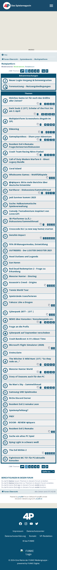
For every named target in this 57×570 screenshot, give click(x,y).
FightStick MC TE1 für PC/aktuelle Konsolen (27, 459)
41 (45, 104)
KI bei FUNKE (28, 541)
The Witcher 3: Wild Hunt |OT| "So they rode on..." (30, 360)
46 (51, 322)
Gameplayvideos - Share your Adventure (30, 136)
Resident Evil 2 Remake (21, 428)
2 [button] (29, 71)
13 (45, 388)
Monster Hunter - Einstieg (23, 276)
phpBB (20, 497)
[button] (22, 71)
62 (53, 364)
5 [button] (38, 71)
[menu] (51, 5)
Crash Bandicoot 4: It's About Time (27, 338)
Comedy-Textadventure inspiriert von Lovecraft (29, 212)
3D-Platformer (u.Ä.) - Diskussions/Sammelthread (23, 220)
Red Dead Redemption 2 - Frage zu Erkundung (27, 270)
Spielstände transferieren (23, 296)
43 (51, 104)
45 (48, 322)
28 (53, 140)
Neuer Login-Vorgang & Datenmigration (30, 80)
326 (53, 114)
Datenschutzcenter (35, 531)
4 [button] (35, 71)
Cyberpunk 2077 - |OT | (21, 311)
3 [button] (32, 71)
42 (48, 104)
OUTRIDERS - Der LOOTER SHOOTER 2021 (30, 250)
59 (53, 124)
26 (48, 140)
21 (51, 155)
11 (53, 132)
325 (50, 114)
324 (46, 114)
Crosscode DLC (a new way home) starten (31, 229)
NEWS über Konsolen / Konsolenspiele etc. (31, 319)
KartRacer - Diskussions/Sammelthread (30, 189)
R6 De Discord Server (20, 398)
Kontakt (32, 536)
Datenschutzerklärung (15, 536)
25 (45, 140)
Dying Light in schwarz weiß (24, 442)
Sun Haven (14, 262)
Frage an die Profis (19, 326)
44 (53, 104)
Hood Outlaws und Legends (23, 256)
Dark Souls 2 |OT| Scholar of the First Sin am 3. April (31, 109)
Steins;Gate (15, 352)
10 (51, 132)
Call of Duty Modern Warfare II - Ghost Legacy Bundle (29, 160)
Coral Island (15, 168)
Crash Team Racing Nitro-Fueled (26, 151)
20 (48, 155)
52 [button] (43, 71)
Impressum (18, 531)
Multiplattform (8, 64)
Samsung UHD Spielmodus (23, 392)
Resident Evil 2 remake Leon (24, 404)
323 (43, 114)
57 (48, 124)
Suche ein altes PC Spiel (21, 436)
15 (51, 388)
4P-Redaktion (46, 536)
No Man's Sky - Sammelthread (25, 384)
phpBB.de (39, 499)
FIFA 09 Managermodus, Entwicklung (28, 244)
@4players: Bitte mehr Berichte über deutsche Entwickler (28, 183)
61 (51, 364)
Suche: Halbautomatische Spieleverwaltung (22, 205)
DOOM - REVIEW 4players (22, 422)
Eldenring (14, 129)
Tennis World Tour (18, 290)
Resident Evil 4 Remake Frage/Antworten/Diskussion (24, 145)
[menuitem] (4, 55)
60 (48, 364)
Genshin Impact (17, 235)
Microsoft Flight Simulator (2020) (26, 345)
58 (51, 124)
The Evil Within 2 (17, 450)
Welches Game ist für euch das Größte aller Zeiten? (29, 99)
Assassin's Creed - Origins (23, 282)
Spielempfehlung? (18, 410)
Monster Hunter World (21, 369)
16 (53, 388)
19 (45, 155)
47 (53, 322)
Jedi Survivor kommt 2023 (22, 197)
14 (48, 388)
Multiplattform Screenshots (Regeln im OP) (30, 120)
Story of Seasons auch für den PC (26, 376)
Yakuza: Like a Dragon (21, 302)
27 (51, 140)
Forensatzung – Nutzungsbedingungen (30, 86)
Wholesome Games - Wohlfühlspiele (28, 174)
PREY (11, 416)
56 (45, 124)
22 (53, 155)
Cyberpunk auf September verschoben (29, 332)
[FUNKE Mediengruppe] (28, 552)
